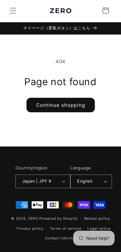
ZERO (33, 218)
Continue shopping (60, 105)
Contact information (64, 238)
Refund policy (97, 218)
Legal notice (98, 228)
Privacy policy (30, 228)
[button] (13, 11)
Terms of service (65, 228)
